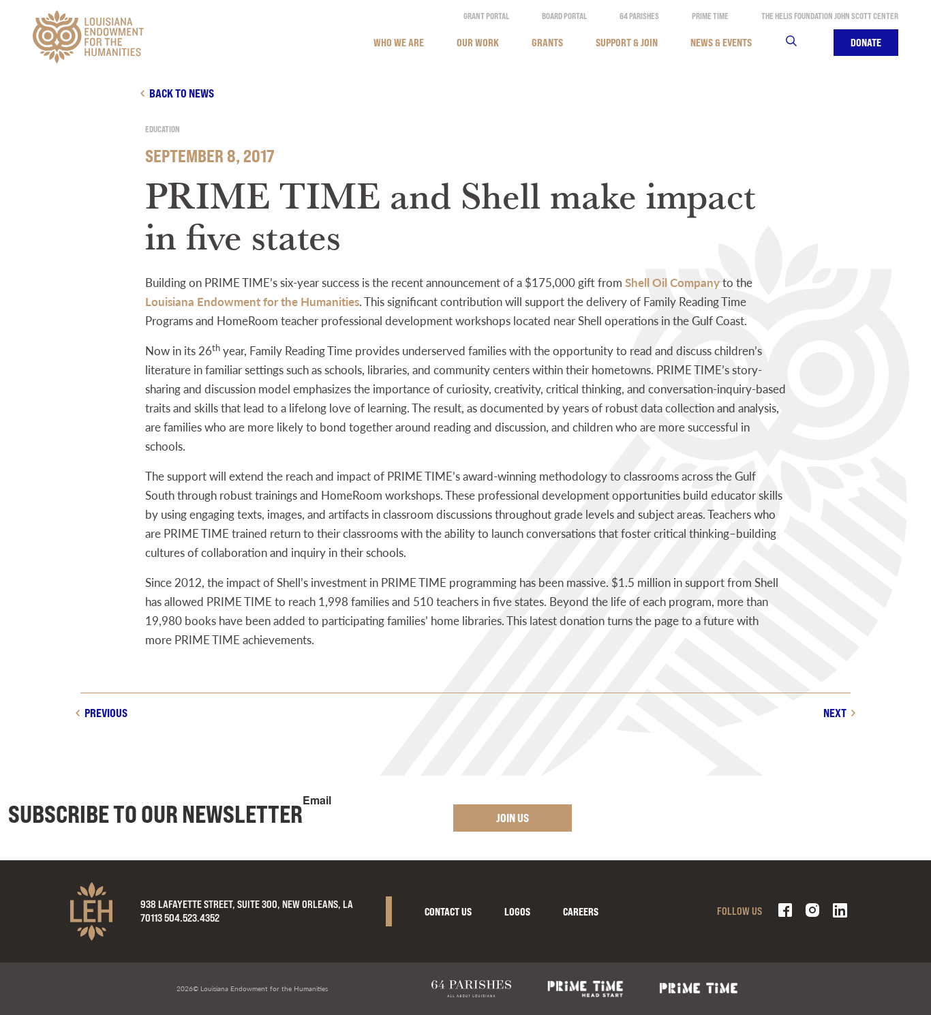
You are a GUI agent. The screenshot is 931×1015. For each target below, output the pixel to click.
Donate (866, 42)
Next (834, 713)
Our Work (478, 42)
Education (162, 129)
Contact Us (448, 911)
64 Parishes (639, 16)
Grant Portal (486, 16)
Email (317, 800)
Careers (580, 911)
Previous (106, 713)
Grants (547, 42)
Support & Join (627, 42)
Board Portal (564, 16)
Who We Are (398, 42)
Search (799, 42)
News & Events (721, 42)
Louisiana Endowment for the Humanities (252, 301)
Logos (517, 911)
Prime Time (710, 16)
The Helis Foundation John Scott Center (829, 16)
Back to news (181, 93)
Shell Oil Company (672, 282)
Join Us (512, 818)
